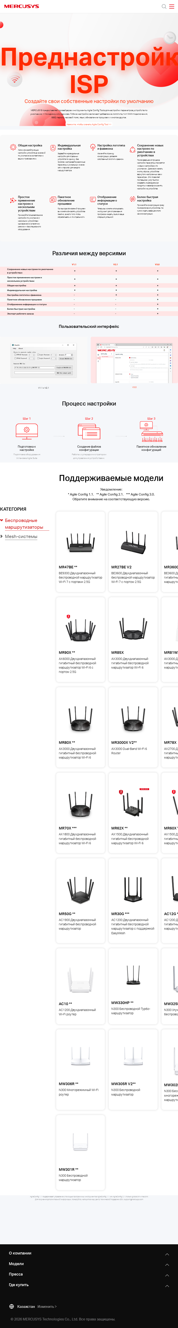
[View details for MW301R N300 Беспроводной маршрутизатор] (80, 1146)
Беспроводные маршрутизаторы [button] (24, 523)
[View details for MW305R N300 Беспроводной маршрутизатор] (133, 1061)
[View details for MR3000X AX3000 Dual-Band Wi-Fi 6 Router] (133, 718)
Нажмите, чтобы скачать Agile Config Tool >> (89, 124)
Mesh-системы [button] (21, 536)
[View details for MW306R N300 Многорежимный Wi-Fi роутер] (80, 1061)
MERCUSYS (21, 6)
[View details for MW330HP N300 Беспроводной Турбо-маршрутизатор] (133, 980)
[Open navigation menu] (172, 6)
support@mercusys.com (133, 1199)
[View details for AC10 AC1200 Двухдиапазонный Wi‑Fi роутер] (80, 980)
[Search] (164, 6)
